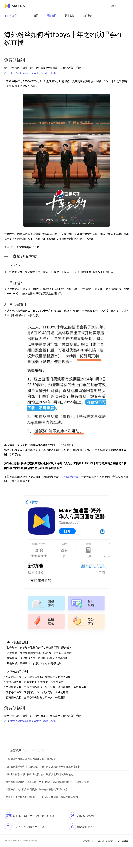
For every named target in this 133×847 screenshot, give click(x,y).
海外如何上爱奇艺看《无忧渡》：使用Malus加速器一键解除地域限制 (43, 766)
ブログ (13, 15)
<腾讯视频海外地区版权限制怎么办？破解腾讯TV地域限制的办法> (41, 774)
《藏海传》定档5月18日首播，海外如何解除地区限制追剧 (37, 789)
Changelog (123, 841)
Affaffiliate (88, 841)
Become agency (105, 841)
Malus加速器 (71, 476)
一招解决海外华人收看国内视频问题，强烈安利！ (32, 758)
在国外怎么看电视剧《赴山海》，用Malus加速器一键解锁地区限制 (42, 797)
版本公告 (69, 15)
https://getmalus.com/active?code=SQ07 (33, 73)
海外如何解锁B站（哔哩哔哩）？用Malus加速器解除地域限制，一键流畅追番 (47, 781)
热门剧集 (87, 15)
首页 (36, 15)
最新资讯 (51, 15)
